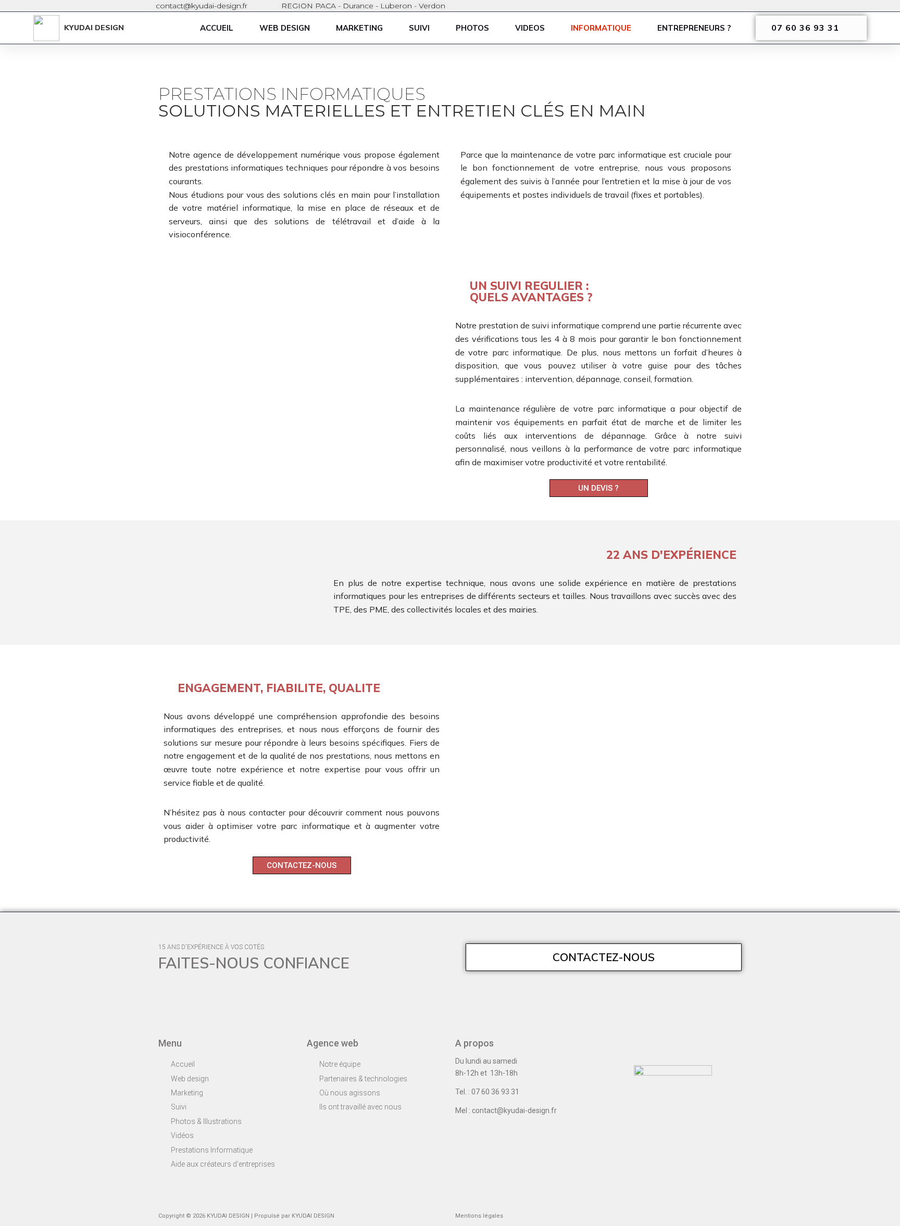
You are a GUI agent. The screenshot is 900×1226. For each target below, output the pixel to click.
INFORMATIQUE (601, 28)
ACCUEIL (216, 28)
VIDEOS (530, 28)
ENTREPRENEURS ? (694, 28)
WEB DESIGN (284, 28)
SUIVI (419, 28)
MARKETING (359, 28)
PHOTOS (472, 28)
